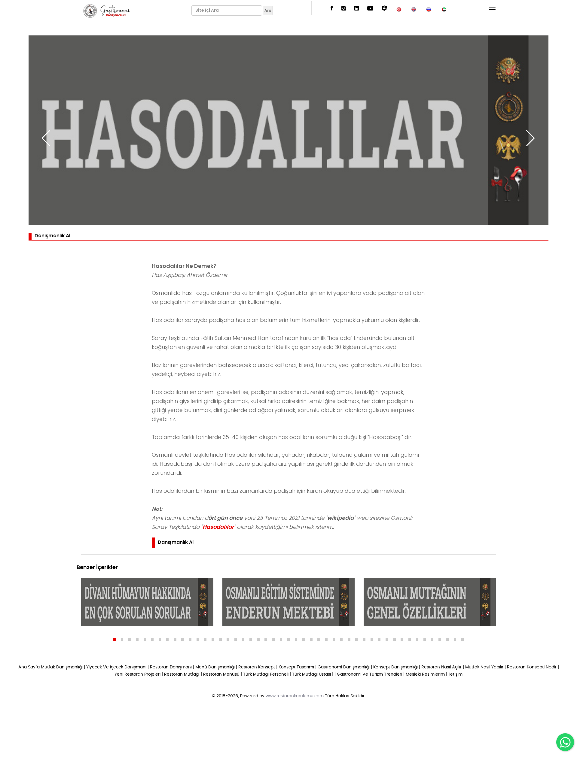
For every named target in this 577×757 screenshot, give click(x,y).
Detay (99, 620)
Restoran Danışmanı (171, 667)
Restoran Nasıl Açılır (441, 667)
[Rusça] (429, 8)
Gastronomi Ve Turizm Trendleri (369, 674)
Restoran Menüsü (221, 674)
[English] (414, 8)
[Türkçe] (398, 8)
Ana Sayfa (29, 667)
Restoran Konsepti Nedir (532, 667)
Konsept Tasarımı (296, 667)
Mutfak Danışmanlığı (62, 667)
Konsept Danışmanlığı (395, 667)
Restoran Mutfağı (182, 674)
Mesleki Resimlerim (425, 674)
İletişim (455, 674)
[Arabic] (444, 8)
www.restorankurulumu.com (295, 696)
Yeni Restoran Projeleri (137, 674)
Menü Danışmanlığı (215, 667)
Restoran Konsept (256, 667)
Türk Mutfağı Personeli (265, 674)
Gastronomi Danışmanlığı (344, 667)
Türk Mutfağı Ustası (311, 674)
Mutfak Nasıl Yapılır (484, 667)
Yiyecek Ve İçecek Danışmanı (116, 667)
